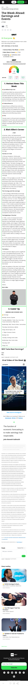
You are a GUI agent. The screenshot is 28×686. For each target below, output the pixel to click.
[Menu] (26, 2)
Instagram (8, 418)
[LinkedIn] (8, 672)
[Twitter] (4, 672)
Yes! (2, 352)
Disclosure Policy (15, 537)
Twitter (20, 418)
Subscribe (20, 2)
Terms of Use (6, 537)
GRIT (2, 7)
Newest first (20, 548)
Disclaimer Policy (5, 539)
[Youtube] (12, 672)
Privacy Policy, (11, 537)
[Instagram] (20, 672)
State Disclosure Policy (22, 537)
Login (14, 2)
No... (2, 354)
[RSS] (14, 676)
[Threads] (23, 672)
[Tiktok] (16, 672)
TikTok (14, 418)
